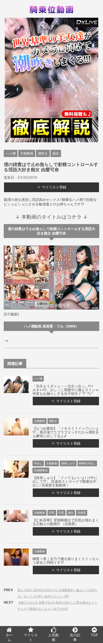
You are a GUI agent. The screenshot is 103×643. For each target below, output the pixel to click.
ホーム (9, 637)
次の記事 (75, 637)
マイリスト (31, 637)
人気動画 (53, 637)
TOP (94, 635)
